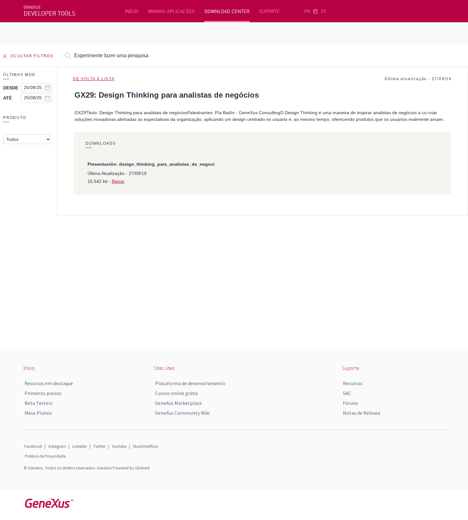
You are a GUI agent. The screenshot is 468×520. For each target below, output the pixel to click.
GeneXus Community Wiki (182, 413)
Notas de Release (361, 413)
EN (307, 11)
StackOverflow (145, 446)
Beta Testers (39, 403)
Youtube (119, 446)
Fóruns (350, 403)
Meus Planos (38, 413)
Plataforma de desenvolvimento (190, 383)
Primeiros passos (43, 393)
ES (323, 11)
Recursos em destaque (49, 383)
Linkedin (79, 446)
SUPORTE (269, 11)
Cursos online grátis (176, 393)
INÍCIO (131, 11)
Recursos (353, 383)
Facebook (33, 446)
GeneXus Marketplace (178, 403)
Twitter (99, 446)
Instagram (57, 446)
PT (315, 11)
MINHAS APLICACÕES (171, 11)
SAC (347, 393)
